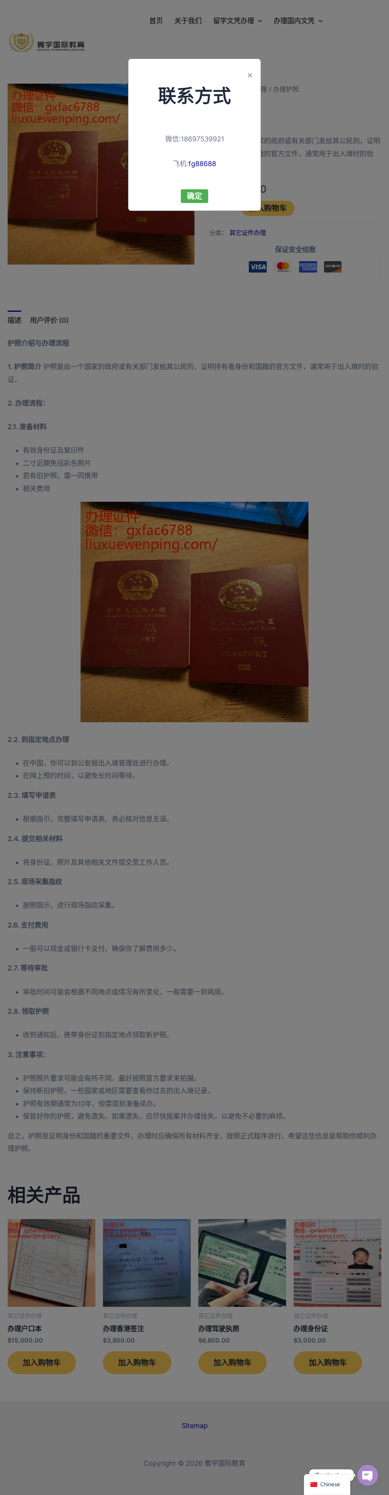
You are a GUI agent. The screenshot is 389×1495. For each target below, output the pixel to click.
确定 (194, 196)
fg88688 (202, 164)
